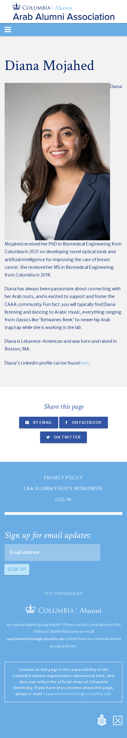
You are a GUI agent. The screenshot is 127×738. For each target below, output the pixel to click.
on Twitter (67, 437)
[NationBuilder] (105, 719)
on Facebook (86, 422)
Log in (63, 499)
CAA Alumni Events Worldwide (63, 488)
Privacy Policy (63, 478)
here (84, 363)
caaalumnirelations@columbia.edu (35, 639)
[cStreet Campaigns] (117, 719)
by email (42, 422)
